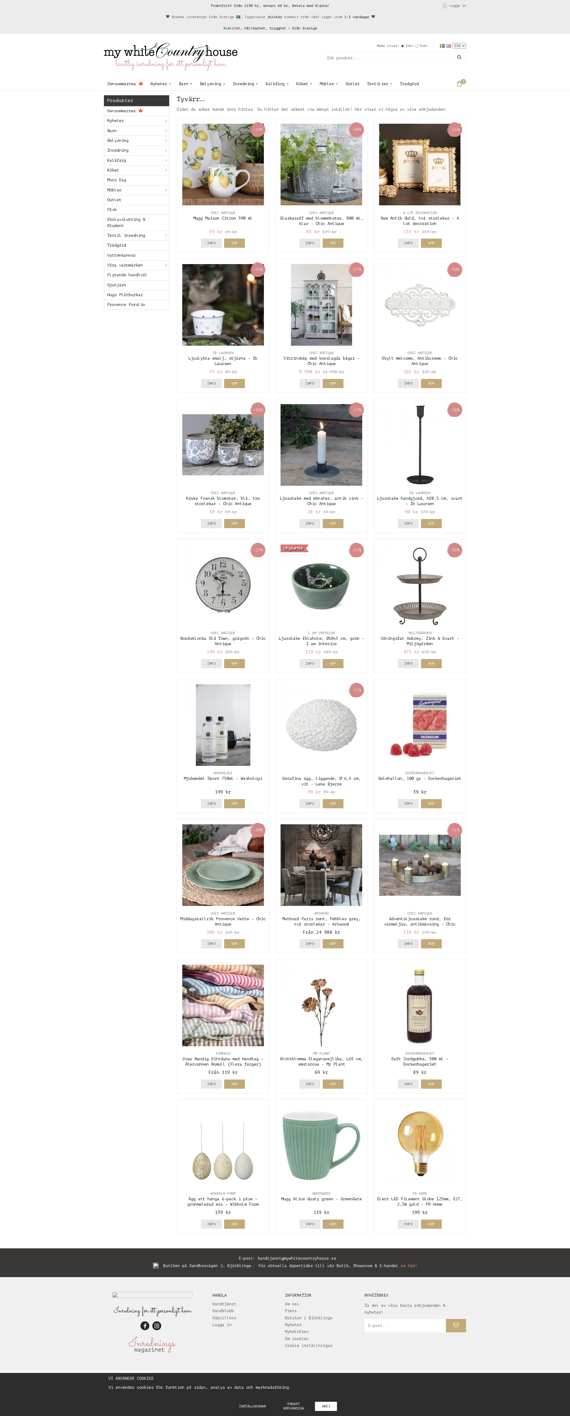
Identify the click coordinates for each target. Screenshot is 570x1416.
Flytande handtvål (127, 275)
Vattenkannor (121, 255)
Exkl (424, 46)
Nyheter (159, 84)
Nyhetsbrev (297, 1331)
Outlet (353, 84)
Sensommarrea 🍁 (125, 84)
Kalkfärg (275, 84)
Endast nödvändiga (293, 1406)
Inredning (243, 84)
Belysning (210, 84)
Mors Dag (116, 180)
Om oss (292, 1304)
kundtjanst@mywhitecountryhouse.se (297, 1258)
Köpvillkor (224, 1318)
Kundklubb (223, 1311)
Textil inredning (126, 235)
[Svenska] (443, 45)
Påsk (112, 209)
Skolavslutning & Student (126, 222)
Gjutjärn (116, 285)
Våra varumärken (125, 265)
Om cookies (297, 1338)
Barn (183, 84)
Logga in (457, 6)
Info (211, 243)
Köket (302, 84)
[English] (449, 45)
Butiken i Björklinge (308, 1318)
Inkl (410, 46)
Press (291, 1311)
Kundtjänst (224, 1304)
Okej (326, 1406)
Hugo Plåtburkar (125, 295)
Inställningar (252, 1406)
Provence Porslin (126, 304)
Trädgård (409, 84)
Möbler (327, 84)
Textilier (377, 84)
